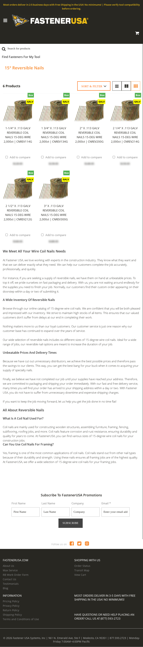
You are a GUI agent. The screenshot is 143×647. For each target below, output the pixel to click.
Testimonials (11, 583)
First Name (19, 503)
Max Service (10, 570)
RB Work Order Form (15, 575)
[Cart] (137, 33)
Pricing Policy (11, 601)
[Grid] (135, 86)
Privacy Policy (11, 605)
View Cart (80, 575)
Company (78, 503)
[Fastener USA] (71, 20)
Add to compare (20, 157)
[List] (117, 86)
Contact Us (9, 579)
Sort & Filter (91, 86)
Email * (106, 503)
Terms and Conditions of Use (21, 619)
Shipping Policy (12, 614)
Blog (5, 588)
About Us (8, 566)
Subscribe (71, 523)
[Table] (126, 86)
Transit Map (81, 570)
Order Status (82, 566)
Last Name (48, 503)
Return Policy (11, 610)
